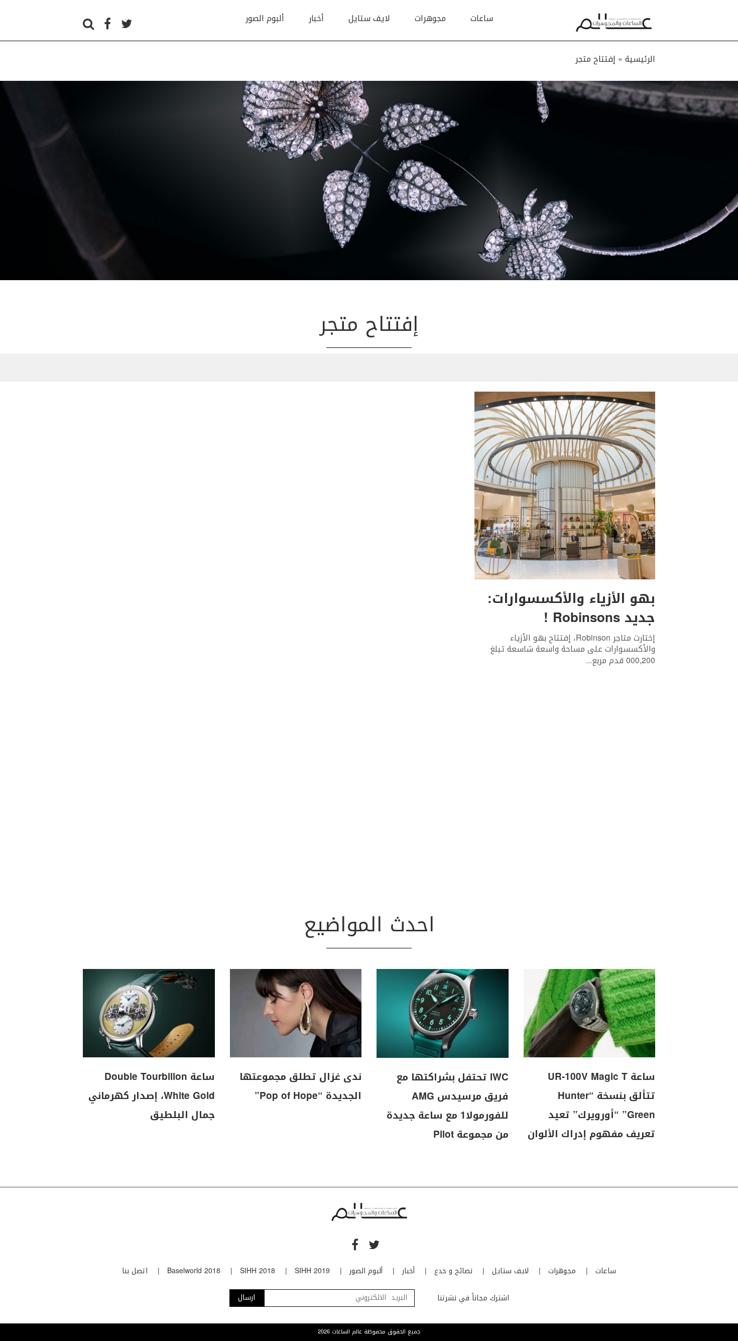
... (589, 660)
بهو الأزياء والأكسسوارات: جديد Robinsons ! (571, 608)
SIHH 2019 (312, 1271)
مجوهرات (430, 18)
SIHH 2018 (257, 1271)
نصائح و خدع (453, 1271)
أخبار (316, 18)
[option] (369, 180)
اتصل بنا (135, 1271)
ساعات (481, 18)
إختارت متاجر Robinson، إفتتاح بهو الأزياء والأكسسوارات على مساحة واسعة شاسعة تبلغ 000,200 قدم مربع (572, 649)
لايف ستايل (369, 18)
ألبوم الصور (264, 18)
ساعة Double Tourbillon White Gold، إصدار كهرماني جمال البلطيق (151, 1096)
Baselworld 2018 (193, 1271)
